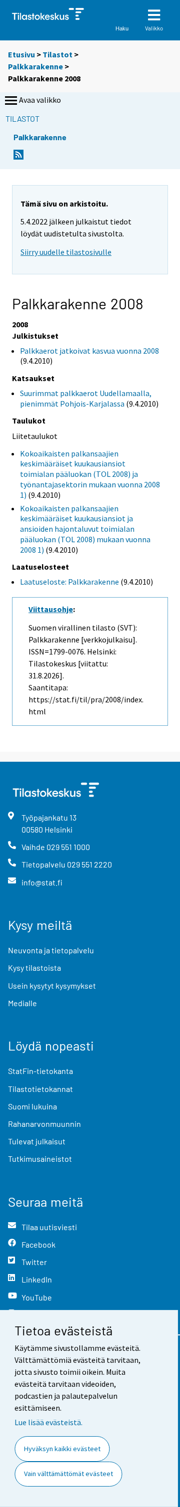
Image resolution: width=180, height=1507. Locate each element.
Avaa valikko (40, 100)
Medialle (22, 1003)
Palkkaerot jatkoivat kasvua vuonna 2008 (89, 351)
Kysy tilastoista (34, 967)
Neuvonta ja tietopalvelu (51, 950)
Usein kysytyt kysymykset (52, 985)
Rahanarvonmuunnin (44, 1123)
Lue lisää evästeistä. (48, 1422)
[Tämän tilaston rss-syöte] (19, 157)
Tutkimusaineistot (40, 1158)
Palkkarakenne (35, 66)
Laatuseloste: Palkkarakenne (69, 582)
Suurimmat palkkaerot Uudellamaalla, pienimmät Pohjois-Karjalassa (86, 398)
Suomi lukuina (32, 1106)
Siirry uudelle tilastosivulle (66, 252)
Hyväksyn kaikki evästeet (62, 1448)
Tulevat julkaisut (37, 1141)
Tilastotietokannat (40, 1088)
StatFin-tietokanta (40, 1071)
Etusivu (21, 54)
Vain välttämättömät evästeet (68, 1473)
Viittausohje (50, 609)
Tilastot (57, 54)
